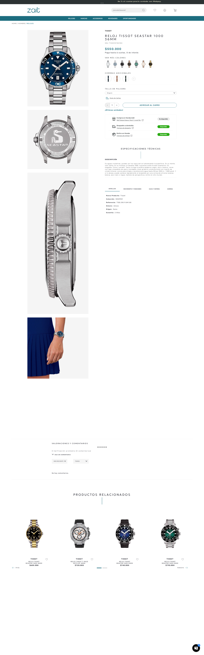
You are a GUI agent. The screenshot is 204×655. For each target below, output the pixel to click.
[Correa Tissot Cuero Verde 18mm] (126, 79)
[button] (101, 3)
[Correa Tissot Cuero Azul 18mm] (108, 79)
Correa (170, 189)
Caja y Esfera (154, 189)
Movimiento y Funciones (132, 189)
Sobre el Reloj (112, 189)
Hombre (21, 23)
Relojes (30, 23)
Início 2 (15, 23)
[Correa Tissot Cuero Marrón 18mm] (117, 79)
